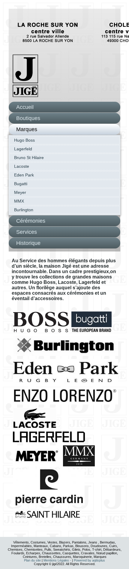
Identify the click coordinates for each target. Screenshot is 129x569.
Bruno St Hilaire (29, 157)
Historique (28, 243)
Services (26, 232)
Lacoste (21, 166)
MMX (19, 201)
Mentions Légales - (58, 560)
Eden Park (24, 175)
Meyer (20, 192)
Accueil (25, 107)
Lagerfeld (23, 148)
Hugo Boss (24, 140)
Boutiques (28, 118)
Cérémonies (30, 221)
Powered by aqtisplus (89, 560)
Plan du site (32, 560)
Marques (26, 129)
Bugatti (20, 183)
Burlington (23, 209)
